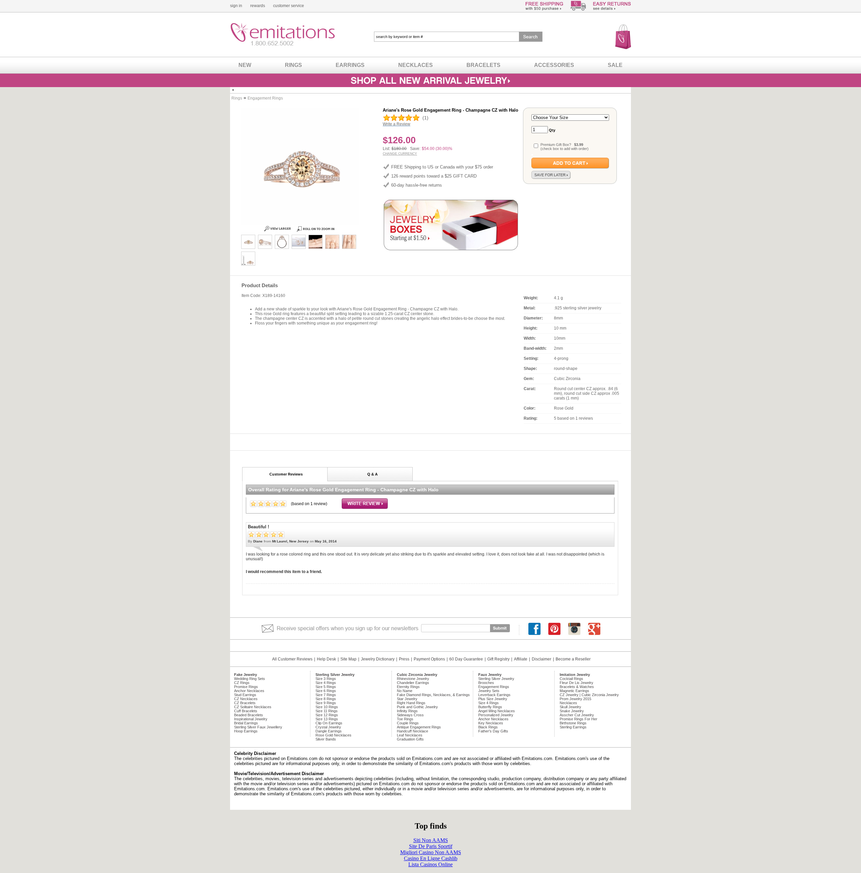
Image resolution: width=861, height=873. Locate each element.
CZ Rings (242, 683)
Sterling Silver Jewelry (496, 679)
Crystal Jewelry (328, 727)
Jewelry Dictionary (378, 659)
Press (404, 659)
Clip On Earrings (328, 723)
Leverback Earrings (494, 695)
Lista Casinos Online (430, 864)
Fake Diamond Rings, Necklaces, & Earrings (433, 695)
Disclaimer (541, 659)
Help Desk (326, 659)
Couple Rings (408, 723)
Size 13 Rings (326, 719)
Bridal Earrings (246, 723)
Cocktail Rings (571, 679)
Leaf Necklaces (409, 735)
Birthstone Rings (573, 723)
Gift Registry (498, 659)
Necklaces (568, 703)
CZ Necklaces (246, 699)
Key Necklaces (490, 723)
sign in (236, 5)
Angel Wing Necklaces (496, 711)
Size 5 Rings (325, 687)
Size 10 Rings (326, 707)
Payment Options (429, 659)
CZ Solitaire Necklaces (252, 707)
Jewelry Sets (488, 691)
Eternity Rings (408, 687)
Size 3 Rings (325, 679)
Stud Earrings (245, 695)
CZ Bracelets (245, 703)
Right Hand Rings (411, 703)
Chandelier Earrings (413, 683)
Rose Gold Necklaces (333, 735)
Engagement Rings (265, 98)
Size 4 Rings (325, 683)
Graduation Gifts (410, 739)
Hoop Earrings (246, 731)
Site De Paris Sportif (430, 846)
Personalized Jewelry (495, 715)
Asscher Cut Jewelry (577, 715)
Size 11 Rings (326, 711)
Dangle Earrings (328, 731)
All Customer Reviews (292, 659)
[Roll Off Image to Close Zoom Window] (248, 242)
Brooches (486, 683)
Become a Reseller (573, 659)
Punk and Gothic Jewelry (417, 707)
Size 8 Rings (325, 699)
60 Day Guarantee (466, 659)
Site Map (348, 659)
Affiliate (520, 659)
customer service (288, 5)
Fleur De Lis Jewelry (576, 683)
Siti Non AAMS (430, 840)
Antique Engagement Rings (419, 727)
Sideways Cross (410, 715)
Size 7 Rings (325, 695)
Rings (236, 98)
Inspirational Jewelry (250, 719)
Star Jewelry (407, 699)
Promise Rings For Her (578, 719)
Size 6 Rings (325, 691)
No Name (404, 691)
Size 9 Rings (325, 703)
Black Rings (488, 727)
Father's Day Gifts (493, 731)
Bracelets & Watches (577, 687)
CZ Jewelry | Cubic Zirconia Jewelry (589, 695)
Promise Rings (246, 687)
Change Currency (400, 153)
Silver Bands (325, 739)
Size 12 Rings (326, 715)
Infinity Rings (407, 711)
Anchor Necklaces (249, 691)
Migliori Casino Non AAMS (430, 852)
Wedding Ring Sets (249, 679)
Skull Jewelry (570, 707)
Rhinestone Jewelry (413, 679)
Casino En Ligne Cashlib (430, 858)
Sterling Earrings (573, 727)
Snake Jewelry (572, 711)
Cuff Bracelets (245, 711)
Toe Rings (405, 719)
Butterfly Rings (490, 707)
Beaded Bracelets (248, 715)
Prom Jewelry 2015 (575, 699)
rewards (257, 5)
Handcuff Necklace (412, 731)
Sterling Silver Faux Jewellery (258, 727)
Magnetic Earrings (574, 691)
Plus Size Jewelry (492, 699)
